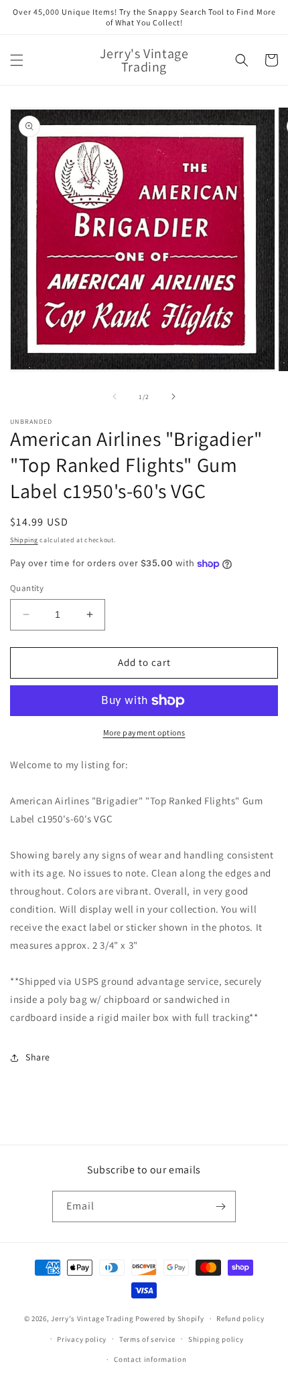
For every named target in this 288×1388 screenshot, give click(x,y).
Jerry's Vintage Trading (92, 1318)
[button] (16, 60)
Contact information (150, 1359)
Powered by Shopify (169, 1318)
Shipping (24, 540)
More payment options (144, 732)
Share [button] (37, 1057)
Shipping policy (216, 1339)
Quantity (27, 588)
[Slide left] (114, 396)
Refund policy (240, 1318)
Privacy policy (81, 1339)
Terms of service (147, 1339)
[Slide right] (173, 396)
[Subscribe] (220, 1206)
